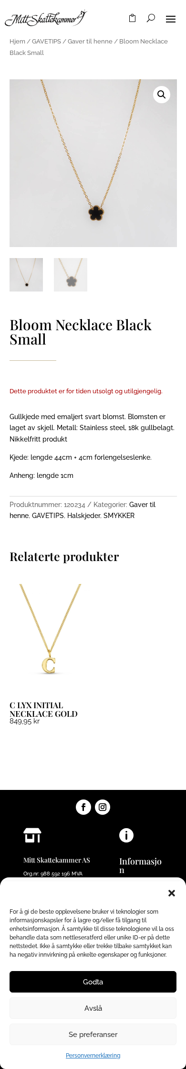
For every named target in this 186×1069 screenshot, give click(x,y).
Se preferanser (93, 1034)
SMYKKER (118, 515)
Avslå (93, 1008)
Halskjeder (83, 515)
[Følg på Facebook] (83, 807)
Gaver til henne (90, 41)
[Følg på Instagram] (102, 807)
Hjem (17, 41)
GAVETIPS (46, 41)
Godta (93, 982)
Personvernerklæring (93, 1055)
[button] (171, 893)
